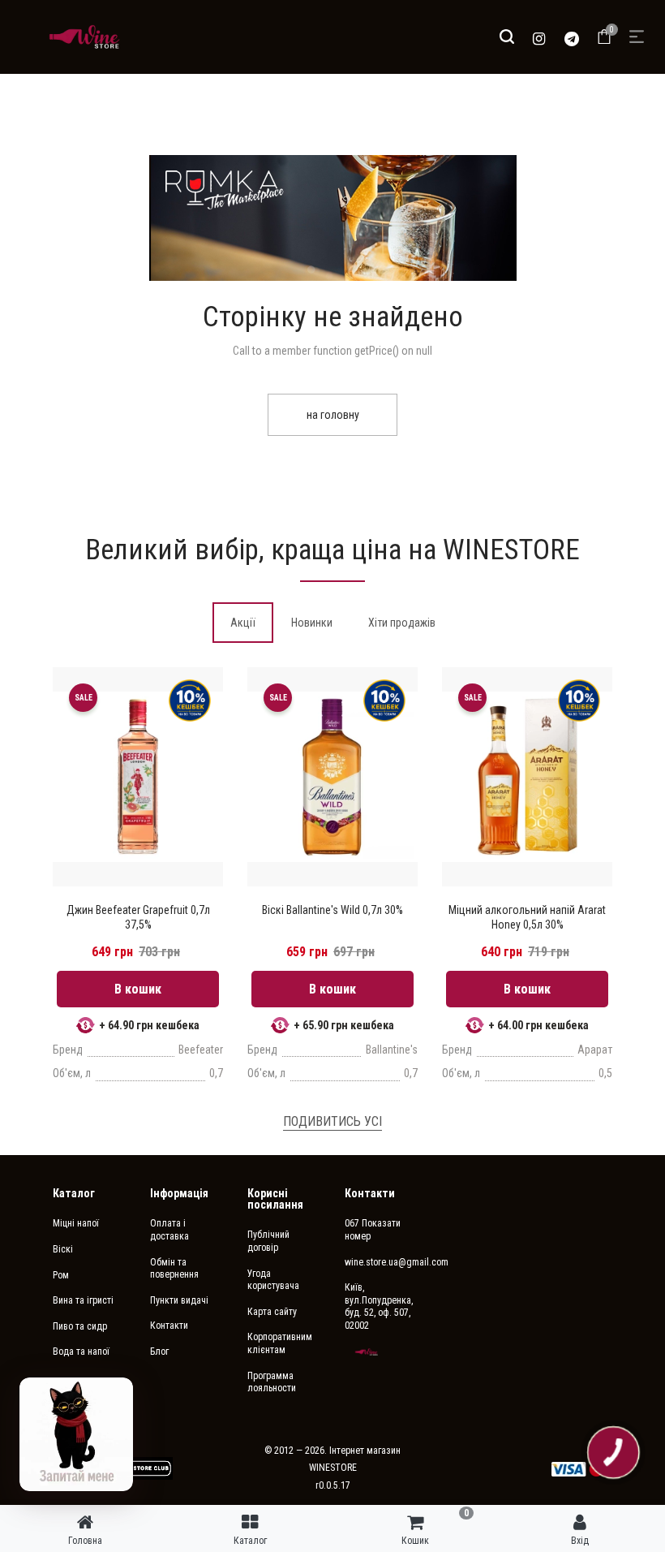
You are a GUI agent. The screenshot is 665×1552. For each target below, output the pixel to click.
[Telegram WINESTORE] (572, 36)
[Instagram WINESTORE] (539, 36)
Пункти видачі (179, 1300)
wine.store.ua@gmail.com (381, 1262)
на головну (333, 414)
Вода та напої (81, 1351)
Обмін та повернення (174, 1269)
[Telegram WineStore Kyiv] (133, 1468)
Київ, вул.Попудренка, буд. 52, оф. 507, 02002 (379, 1306)
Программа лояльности (271, 1382)
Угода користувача (273, 1280)
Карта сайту (272, 1311)
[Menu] (636, 36)
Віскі (63, 1249)
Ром (61, 1275)
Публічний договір (268, 1241)
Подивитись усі (332, 1121)
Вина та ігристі (83, 1300)
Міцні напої (76, 1223)
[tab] (242, 622)
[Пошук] (507, 36)
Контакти (169, 1325)
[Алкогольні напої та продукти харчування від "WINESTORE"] (84, 36)
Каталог (74, 1193)
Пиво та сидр (80, 1326)
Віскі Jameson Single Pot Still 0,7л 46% (527, 917)
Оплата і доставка (169, 1230)
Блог (159, 1351)
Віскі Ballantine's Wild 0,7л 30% (137, 909)
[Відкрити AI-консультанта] (76, 1434)
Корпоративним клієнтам (279, 1343)
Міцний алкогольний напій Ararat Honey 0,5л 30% (332, 917)
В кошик (137, 989)
